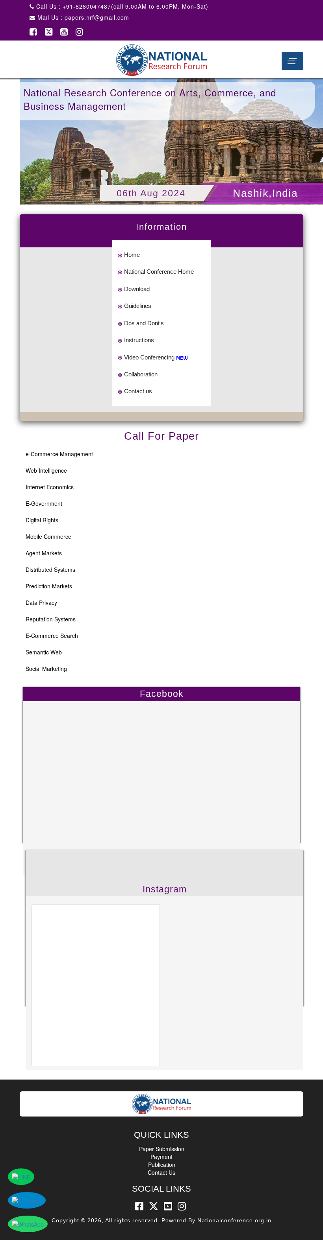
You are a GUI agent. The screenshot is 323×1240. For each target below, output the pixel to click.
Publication (161, 1164)
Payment (161, 1157)
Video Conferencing (149, 357)
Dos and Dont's (144, 323)
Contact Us (161, 1172)
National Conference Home (159, 271)
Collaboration (141, 374)
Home (132, 254)
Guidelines (137, 305)
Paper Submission (161, 1149)
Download (137, 289)
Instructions (139, 340)
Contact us (138, 391)
